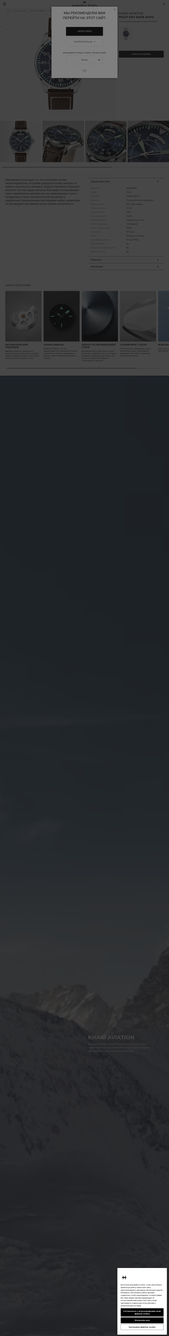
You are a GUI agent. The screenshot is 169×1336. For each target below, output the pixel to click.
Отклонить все (142, 1320)
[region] (142, 1301)
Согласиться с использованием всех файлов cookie (142, 1312)
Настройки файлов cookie (142, 1327)
